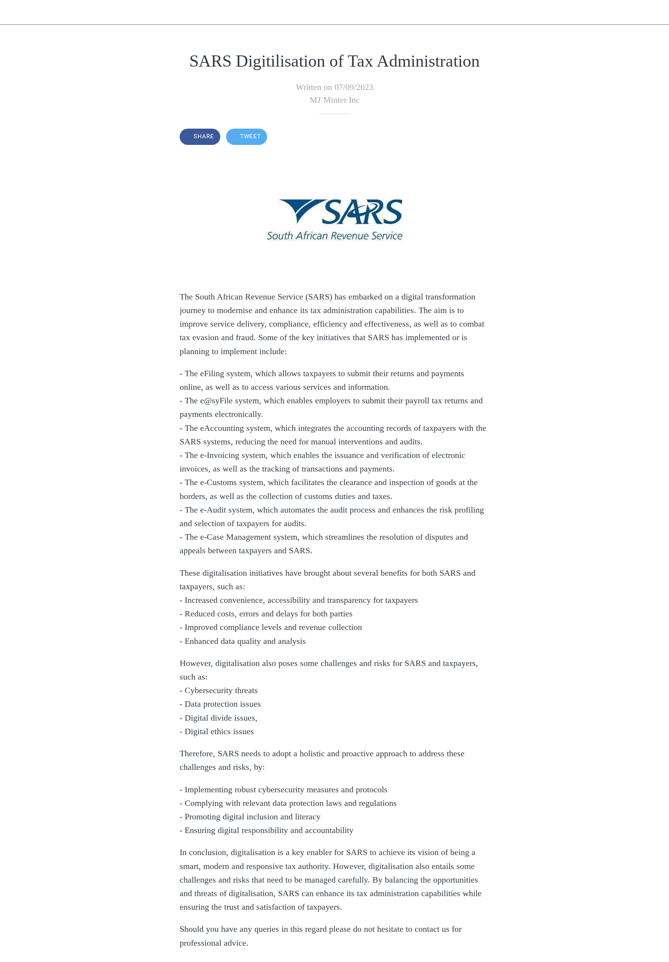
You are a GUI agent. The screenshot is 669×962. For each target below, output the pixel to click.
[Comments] (480, 137)
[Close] (15, 12)
